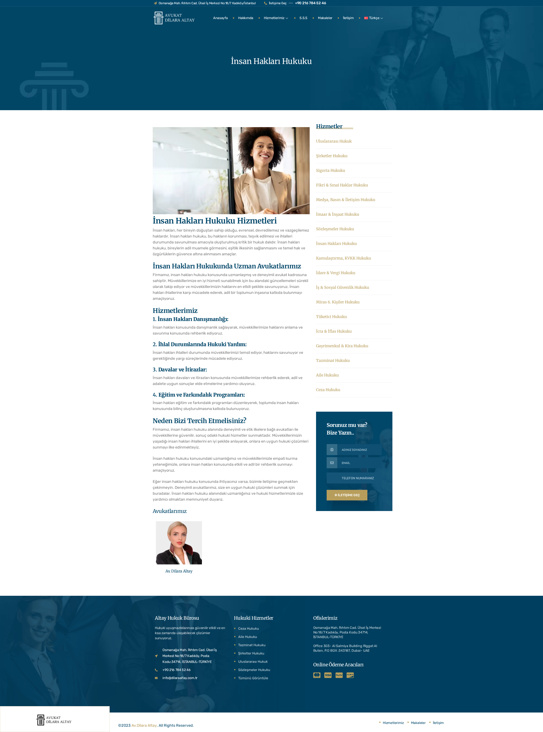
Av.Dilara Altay (144, 725)
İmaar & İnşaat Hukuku (337, 214)
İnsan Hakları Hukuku (336, 243)
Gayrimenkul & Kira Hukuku (342, 345)
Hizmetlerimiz (274, 18)
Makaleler (325, 18)
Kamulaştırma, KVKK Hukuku (343, 258)
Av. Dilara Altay (178, 571)
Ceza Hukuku (328, 389)
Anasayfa (220, 18)
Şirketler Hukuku (331, 155)
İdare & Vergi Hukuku (335, 272)
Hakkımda (245, 18)
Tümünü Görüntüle (253, 678)
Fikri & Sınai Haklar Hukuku (342, 185)
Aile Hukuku (327, 375)
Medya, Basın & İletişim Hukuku (345, 199)
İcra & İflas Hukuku (334, 331)
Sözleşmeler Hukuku (335, 228)
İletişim (348, 18)
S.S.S (303, 18)
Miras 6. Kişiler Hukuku (338, 302)
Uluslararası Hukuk (334, 141)
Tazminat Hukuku (333, 360)
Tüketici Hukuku (331, 316)
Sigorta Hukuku (330, 170)
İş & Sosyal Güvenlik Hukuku (342, 287)
